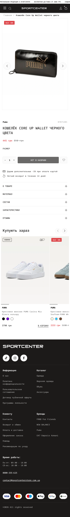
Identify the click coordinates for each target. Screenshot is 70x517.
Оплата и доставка (13, 430)
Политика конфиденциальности (13, 382)
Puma (39, 430)
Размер (6, 148)
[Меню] (4, 8)
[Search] (9, 8)
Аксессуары (43, 392)
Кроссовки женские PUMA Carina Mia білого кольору (22, 313)
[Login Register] (60, 8)
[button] (7, 66)
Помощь (6, 441)
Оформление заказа (13, 435)
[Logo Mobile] (34, 8)
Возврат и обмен (12, 424)
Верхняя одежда (45, 381)
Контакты (7, 419)
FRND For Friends (46, 419)
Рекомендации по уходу (15, 446)
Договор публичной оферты (17, 397)
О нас (6, 375)
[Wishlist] (63, 160)
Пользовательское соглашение (12, 390)
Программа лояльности (15, 403)
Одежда (40, 375)
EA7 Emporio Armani (47, 435)
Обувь (40, 386)
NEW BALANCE (43, 424)
